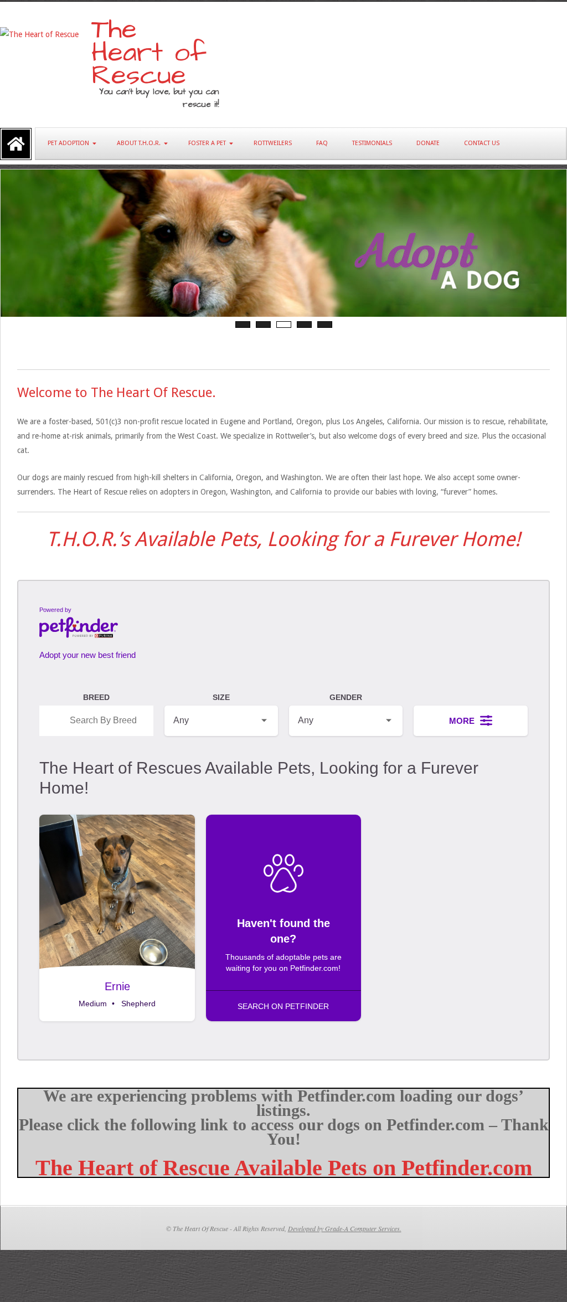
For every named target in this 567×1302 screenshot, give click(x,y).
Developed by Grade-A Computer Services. (344, 1228)
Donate (428, 143)
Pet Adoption (68, 143)
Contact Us (481, 143)
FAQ (322, 143)
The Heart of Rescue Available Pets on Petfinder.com (283, 1167)
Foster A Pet (207, 143)
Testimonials (372, 143)
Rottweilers (273, 143)
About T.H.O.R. (139, 143)
